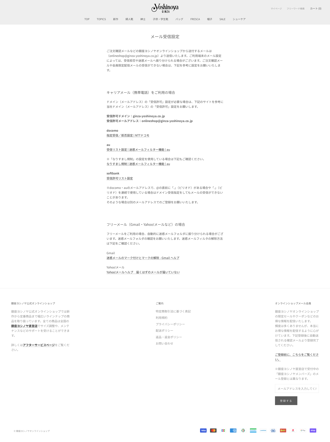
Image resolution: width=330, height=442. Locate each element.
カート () (315, 8)
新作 (115, 19)
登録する (286, 400)
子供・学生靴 (160, 19)
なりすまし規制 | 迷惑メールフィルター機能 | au (138, 164)
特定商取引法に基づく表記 (173, 311)
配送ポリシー (164, 330)
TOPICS (101, 19)
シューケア (239, 19)
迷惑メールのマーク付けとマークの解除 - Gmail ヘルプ (143, 258)
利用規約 (161, 317)
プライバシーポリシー (170, 324)
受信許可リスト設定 (120, 178)
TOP (87, 19)
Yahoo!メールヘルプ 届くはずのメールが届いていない (143, 272)
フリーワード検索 (296, 8)
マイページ (276, 8)
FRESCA (195, 19)
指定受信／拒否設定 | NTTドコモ (128, 135)
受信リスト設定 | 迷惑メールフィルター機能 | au (138, 149)
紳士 (143, 19)
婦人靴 (129, 19)
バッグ (179, 19)
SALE (222, 19)
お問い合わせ (164, 343)
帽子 (209, 19)
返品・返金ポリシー (169, 337)
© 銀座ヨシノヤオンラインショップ (32, 431)
